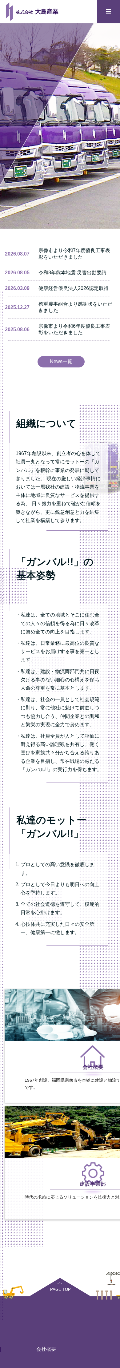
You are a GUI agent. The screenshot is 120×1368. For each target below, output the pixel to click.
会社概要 (46, 1349)
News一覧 (61, 361)
